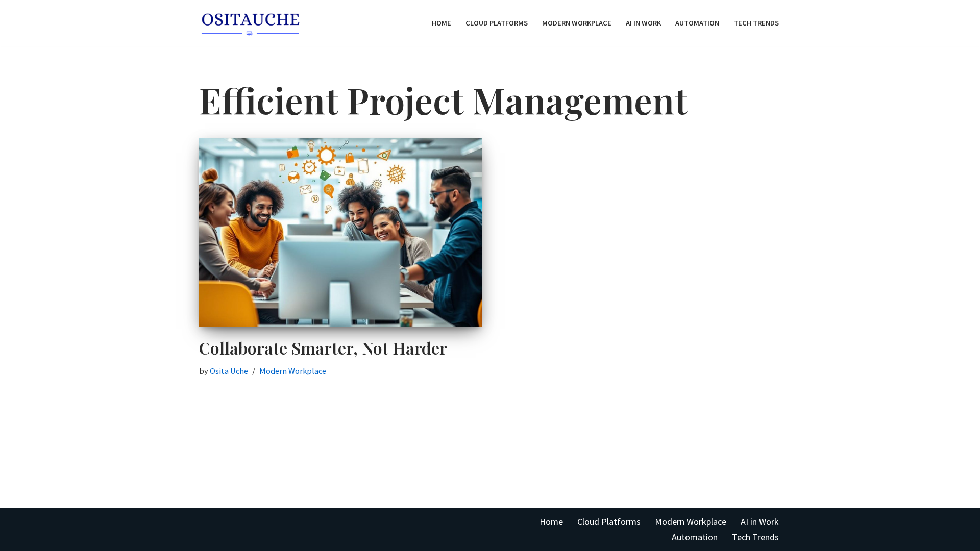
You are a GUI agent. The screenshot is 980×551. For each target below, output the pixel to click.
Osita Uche (229, 371)
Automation (697, 23)
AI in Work (643, 23)
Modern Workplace (576, 23)
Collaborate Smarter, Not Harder (323, 348)
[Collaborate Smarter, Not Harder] (340, 232)
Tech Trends (756, 23)
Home (441, 23)
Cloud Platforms (496, 23)
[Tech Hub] (250, 23)
